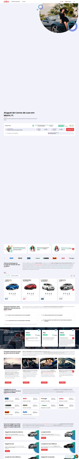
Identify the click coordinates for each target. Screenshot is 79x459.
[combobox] (20, 129)
